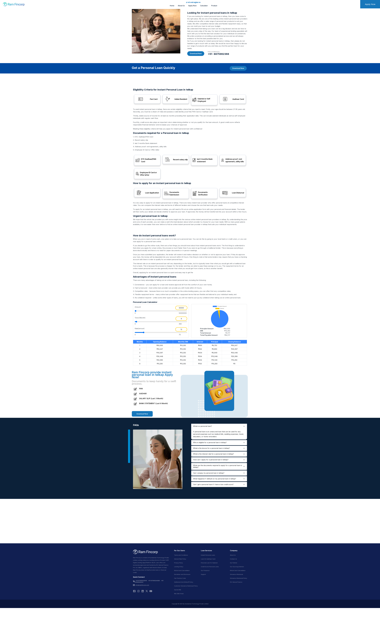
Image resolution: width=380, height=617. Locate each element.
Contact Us (233, 559)
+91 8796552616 (141, 580)
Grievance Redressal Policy (238, 578)
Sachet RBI (177, 590)
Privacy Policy (178, 563)
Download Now (196, 54)
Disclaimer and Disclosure (182, 574)
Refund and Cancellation (182, 570)
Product (214, 6)
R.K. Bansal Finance (236, 582)
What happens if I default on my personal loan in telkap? (214, 479)
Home (172, 6)
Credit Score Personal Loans (210, 566)
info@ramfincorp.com (142, 585)
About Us (181, 6)
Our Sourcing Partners (237, 566)
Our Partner (233, 563)
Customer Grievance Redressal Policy (186, 586)
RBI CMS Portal (178, 593)
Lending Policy (178, 566)
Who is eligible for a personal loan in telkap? (210, 442)
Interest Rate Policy (180, 559)
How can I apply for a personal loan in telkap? (210, 460)
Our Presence (205, 570)
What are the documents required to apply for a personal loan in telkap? (217, 466)
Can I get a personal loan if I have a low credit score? (213, 484)
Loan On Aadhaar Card (208, 559)
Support (203, 574)
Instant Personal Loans (208, 555)
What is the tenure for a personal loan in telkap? (211, 448)
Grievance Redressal (236, 574)
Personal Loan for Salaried (209, 563)
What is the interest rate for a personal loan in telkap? (213, 454)
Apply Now (192, 6)
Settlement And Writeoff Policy (183, 582)
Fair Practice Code (180, 578)
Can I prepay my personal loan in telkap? (208, 473)
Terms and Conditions (181, 555)
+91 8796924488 (154, 580)
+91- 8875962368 (218, 54)
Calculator (204, 6)
